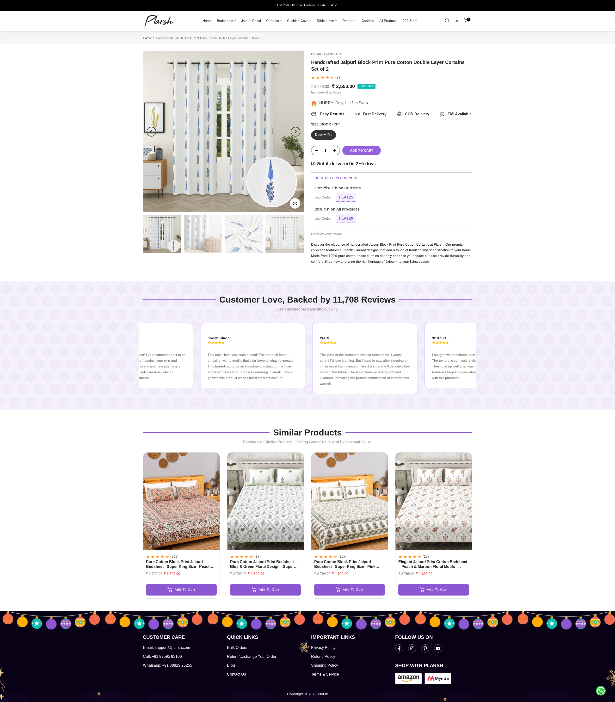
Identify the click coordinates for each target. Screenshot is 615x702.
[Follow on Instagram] (412, 648)
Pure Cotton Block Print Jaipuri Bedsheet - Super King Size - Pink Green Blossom (344, 566)
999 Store (410, 21)
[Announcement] (307, 5)
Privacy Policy (323, 648)
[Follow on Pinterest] (425, 648)
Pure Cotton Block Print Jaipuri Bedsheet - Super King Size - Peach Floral (178, 566)
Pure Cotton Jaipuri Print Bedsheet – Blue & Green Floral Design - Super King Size (263, 566)
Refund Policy (323, 656)
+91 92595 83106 (167, 656)
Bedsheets (225, 21)
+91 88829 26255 (177, 665)
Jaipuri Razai (251, 21)
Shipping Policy (324, 665)
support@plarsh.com (172, 648)
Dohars (347, 21)
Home (207, 21)
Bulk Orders (237, 648)
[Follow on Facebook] (399, 648)
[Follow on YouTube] (438, 648)
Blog (231, 665)
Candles (368, 21)
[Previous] (151, 132)
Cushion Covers (299, 21)
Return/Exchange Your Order (251, 656)
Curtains (272, 21)
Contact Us (236, 674)
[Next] (295, 132)
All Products (388, 21)
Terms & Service (325, 674)
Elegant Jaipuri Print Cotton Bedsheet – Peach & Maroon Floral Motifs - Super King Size (432, 566)
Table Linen (325, 21)
